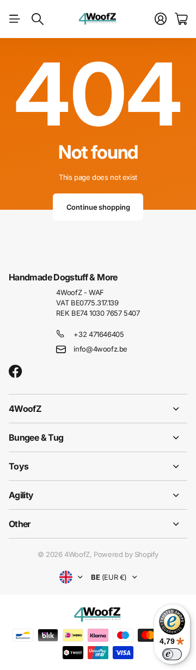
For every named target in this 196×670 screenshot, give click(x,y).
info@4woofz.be (100, 349)
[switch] (172, 654)
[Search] (38, 19)
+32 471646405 (99, 334)
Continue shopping (98, 207)
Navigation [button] (15, 19)
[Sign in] (161, 19)
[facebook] (15, 371)
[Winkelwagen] (181, 19)
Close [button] (98, 408)
